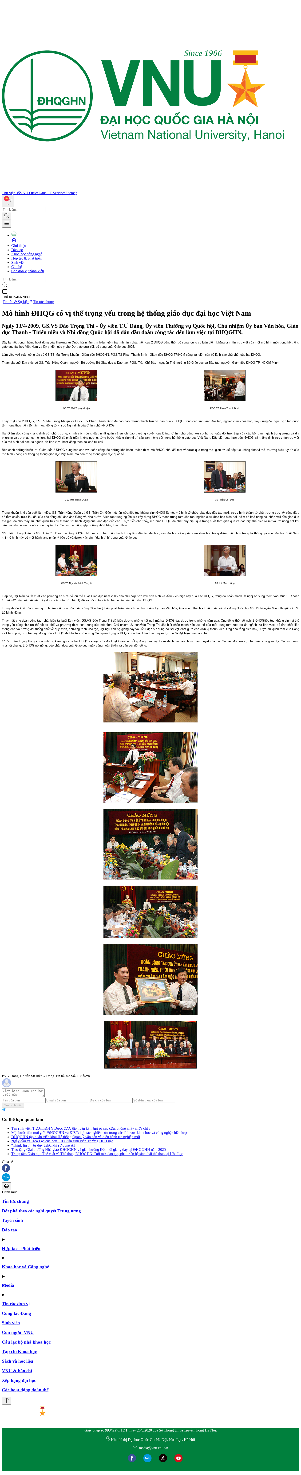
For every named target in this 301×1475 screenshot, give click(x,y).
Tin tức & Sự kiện (16, 302)
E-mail (43, 193)
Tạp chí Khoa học (19, 1351)
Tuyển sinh (12, 1220)
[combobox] (8, 201)
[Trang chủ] (143, 189)
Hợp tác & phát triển (26, 258)
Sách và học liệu (17, 1361)
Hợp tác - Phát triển (21, 1248)
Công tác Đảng (16, 1313)
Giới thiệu (18, 246)
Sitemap (71, 193)
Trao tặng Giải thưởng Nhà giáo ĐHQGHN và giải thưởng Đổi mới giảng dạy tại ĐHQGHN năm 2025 (88, 1150)
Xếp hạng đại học (19, 1380)
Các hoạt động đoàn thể (25, 1389)
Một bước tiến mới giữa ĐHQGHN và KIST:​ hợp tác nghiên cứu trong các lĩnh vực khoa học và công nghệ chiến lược (99, 1133)
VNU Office (29, 193)
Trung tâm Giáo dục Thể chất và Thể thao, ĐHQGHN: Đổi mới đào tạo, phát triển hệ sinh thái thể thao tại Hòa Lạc (97, 1154)
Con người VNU (18, 1332)
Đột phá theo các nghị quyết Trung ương (41, 1210)
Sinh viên (18, 262)
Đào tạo (17, 250)
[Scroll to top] (6, 1401)
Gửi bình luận (13, 1105)
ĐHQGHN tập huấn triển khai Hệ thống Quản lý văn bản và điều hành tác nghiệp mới (75, 1137)
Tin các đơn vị (16, 1303)
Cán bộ (16, 267)
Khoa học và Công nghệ (25, 1266)
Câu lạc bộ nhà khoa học (26, 1342)
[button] (150, 1168)
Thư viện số (11, 193)
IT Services (56, 193)
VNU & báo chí (17, 1370)
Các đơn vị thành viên (27, 271)
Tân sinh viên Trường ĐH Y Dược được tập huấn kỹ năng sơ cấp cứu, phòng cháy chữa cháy (80, 1128)
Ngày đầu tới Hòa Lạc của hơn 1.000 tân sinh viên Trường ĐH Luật (62, 1141)
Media (8, 1285)
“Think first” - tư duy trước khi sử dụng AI (43, 1145)
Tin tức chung (43, 302)
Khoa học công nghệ (26, 254)
